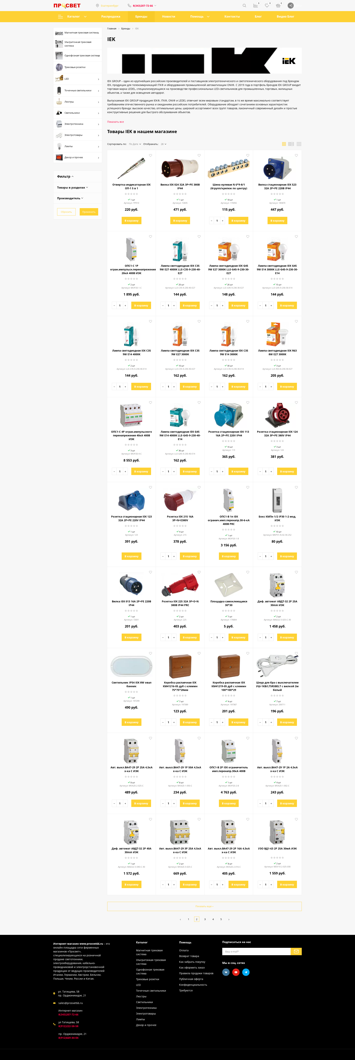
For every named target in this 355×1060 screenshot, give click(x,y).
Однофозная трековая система (82, 55)
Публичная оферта (191, 979)
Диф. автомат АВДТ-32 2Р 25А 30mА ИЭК (277, 603)
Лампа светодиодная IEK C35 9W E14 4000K (131, 352)
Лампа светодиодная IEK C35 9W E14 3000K (228, 352)
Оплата (184, 950)
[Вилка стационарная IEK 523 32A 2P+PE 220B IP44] (277, 167)
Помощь (197, 16)
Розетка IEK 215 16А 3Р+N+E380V (180, 518)
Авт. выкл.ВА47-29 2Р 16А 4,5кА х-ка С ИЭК (229, 850)
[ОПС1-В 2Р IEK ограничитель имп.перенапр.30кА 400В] (228, 750)
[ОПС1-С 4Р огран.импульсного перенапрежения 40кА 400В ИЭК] (131, 414)
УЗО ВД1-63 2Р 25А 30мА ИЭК (277, 848)
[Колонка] (299, 145)
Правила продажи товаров (196, 973)
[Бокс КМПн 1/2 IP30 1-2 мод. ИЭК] (277, 499)
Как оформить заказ (192, 967)
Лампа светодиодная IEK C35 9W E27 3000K (180, 352)
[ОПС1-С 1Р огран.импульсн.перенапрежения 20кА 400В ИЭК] (131, 248)
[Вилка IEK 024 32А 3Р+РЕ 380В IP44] (180, 167)
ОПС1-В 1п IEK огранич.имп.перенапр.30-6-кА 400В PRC (229, 520)
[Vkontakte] (226, 972)
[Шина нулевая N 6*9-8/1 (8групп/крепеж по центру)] (228, 167)
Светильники (72, 112)
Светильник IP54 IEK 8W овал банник (131, 684)
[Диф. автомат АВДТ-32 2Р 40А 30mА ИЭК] (131, 831)
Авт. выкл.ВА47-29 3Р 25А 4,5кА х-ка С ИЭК (180, 850)
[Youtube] (236, 972)
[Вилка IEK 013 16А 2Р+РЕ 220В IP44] (131, 584)
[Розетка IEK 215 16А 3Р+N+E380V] (180, 499)
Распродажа (110, 16)
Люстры (69, 101)
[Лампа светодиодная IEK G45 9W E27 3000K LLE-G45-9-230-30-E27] (228, 248)
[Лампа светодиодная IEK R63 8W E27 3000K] (277, 333)
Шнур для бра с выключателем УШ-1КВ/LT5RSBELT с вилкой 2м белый (277, 686)
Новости (168, 16)
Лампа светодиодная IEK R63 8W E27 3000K (277, 352)
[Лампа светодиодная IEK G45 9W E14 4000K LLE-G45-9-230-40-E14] (180, 414)
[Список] (291, 145)
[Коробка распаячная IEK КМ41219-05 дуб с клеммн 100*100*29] (228, 665)
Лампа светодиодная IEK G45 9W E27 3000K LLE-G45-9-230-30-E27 (228, 269)
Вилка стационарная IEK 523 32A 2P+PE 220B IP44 (277, 186)
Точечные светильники (78, 90)
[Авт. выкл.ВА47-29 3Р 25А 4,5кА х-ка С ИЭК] (180, 831)
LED (67, 78)
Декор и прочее (74, 157)
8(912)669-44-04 (68, 1037)
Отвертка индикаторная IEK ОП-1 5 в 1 (131, 186)
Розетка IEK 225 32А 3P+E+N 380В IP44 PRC (180, 603)
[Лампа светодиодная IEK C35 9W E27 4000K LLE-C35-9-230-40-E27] (180, 248)
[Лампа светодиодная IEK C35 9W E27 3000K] (180, 333)
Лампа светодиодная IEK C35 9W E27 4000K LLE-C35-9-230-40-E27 (180, 269)
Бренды (141, 16)
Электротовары (73, 135)
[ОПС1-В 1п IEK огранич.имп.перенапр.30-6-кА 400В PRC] (228, 499)
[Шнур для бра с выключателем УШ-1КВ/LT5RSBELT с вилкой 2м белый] (277, 665)
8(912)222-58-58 (68, 1026)
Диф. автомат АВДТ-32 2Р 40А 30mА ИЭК (131, 850)
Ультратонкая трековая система (78, 43)
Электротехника (74, 123)
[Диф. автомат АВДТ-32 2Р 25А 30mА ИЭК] (277, 584)
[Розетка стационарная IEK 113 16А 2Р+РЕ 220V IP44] (228, 414)
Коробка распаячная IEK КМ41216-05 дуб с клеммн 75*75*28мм (180, 686)
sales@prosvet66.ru (70, 1003)
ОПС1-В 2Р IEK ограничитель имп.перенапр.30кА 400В (228, 769)
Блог (258, 16)
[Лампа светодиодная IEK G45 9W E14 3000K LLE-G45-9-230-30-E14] (277, 248)
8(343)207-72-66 (143, 5)
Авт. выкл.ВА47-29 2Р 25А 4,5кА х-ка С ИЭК (132, 769)
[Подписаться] (296, 951)
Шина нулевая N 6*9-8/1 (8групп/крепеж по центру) (228, 186)
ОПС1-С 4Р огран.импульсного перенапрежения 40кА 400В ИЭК (131, 435)
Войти (298, 5)
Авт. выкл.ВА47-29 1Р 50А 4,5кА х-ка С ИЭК (180, 769)
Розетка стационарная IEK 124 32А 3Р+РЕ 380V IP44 (277, 433)
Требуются (186, 990)
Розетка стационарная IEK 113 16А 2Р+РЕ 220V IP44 (228, 433)
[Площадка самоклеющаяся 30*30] (228, 584)
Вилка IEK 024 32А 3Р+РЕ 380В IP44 (180, 186)
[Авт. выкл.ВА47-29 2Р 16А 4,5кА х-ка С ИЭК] (228, 831)
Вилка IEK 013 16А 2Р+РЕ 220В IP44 (131, 603)
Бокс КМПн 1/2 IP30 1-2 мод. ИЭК (277, 518)
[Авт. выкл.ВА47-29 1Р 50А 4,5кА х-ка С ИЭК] (180, 750)
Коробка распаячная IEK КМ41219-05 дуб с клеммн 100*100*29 (229, 686)
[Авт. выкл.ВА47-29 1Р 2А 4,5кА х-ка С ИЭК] (277, 750)
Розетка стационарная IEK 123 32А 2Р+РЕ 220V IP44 (131, 518)
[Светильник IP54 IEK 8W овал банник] (131, 665)
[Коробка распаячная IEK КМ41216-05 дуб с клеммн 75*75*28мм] (180, 665)
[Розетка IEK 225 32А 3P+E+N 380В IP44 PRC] (180, 584)
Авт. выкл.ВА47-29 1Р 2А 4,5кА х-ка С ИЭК (277, 769)
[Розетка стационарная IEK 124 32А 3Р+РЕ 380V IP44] (277, 414)
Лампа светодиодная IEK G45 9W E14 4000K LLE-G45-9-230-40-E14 (180, 435)
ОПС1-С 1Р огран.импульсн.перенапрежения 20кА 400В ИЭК (131, 269)
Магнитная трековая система (81, 32)
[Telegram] (246, 972)
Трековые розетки (75, 67)
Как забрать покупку (192, 962)
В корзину (131, 220)
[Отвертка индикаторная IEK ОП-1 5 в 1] (131, 167)
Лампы (69, 146)
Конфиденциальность (193, 984)
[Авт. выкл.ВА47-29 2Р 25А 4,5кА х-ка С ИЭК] (131, 750)
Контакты (232, 16)
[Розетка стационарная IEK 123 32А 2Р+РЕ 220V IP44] (131, 499)
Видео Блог (285, 16)
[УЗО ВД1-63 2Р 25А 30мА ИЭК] (277, 831)
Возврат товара (189, 956)
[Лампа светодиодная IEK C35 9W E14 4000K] (131, 333)
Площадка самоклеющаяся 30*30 (228, 603)
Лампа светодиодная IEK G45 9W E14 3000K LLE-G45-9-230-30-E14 (277, 269)
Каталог (73, 16)
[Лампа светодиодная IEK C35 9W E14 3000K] (228, 333)
